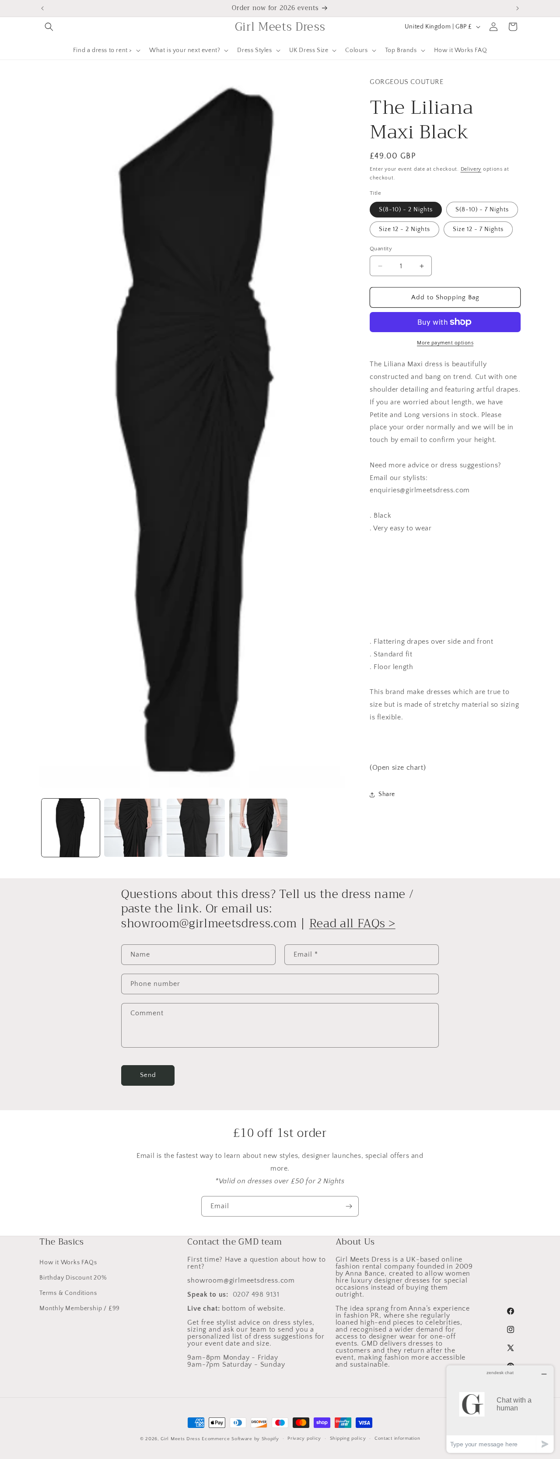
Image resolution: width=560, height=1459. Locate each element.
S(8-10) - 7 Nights (482, 209)
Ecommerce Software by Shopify (240, 1438)
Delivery (471, 169)
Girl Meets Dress (180, 1438)
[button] (49, 26)
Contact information (397, 1438)
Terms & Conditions (68, 1293)
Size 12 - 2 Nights (404, 229)
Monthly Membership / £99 (79, 1308)
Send (148, 1075)
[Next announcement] (517, 8)
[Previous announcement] (42, 8)
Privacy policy (304, 1438)
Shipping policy (348, 1438)
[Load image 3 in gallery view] (196, 828)
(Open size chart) (398, 768)
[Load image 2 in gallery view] (133, 828)
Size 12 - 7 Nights (478, 229)
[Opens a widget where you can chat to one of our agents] (500, 1409)
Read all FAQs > (352, 923)
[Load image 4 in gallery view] (258, 828)
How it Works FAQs (68, 1262)
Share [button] (386, 794)
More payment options (445, 343)
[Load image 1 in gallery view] (71, 828)
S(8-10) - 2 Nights (406, 209)
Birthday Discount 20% (73, 1277)
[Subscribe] (348, 1206)
